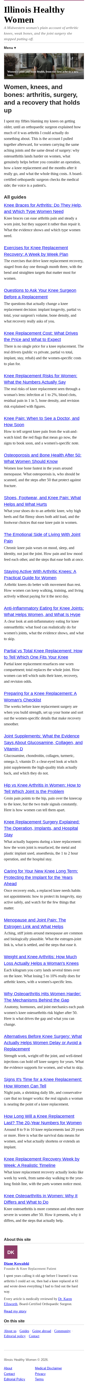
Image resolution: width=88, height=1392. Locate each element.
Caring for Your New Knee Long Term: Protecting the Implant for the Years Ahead (41, 877)
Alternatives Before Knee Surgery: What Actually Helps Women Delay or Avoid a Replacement (43, 1043)
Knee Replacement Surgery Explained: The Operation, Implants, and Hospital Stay (42, 828)
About (8, 1368)
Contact (34, 1336)
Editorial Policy (14, 1379)
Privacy (40, 1374)
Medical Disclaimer (48, 1368)
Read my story (15, 1311)
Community (62, 1331)
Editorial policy (15, 1336)
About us (10, 1331)
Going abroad (41, 1331)
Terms (39, 1379)
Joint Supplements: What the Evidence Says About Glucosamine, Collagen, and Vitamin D (43, 742)
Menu (8, 48)
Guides (24, 1331)
